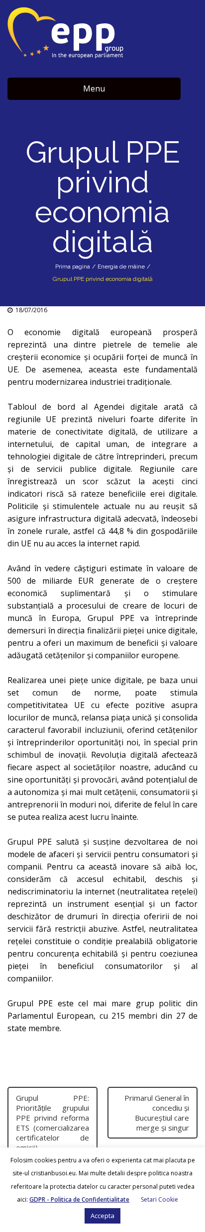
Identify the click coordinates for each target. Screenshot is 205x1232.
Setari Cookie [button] (159, 1199)
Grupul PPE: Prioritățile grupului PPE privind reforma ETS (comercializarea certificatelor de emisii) (52, 1122)
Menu (94, 88)
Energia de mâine (121, 266)
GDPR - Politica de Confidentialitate (79, 1199)
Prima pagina (72, 266)
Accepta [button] (102, 1215)
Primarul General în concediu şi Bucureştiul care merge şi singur (156, 1113)
